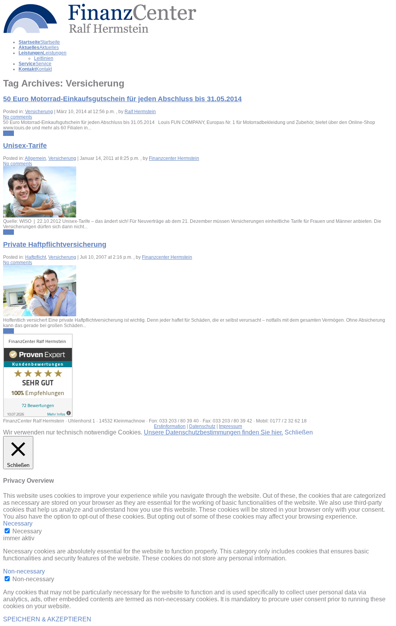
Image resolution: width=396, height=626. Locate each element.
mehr (8, 133)
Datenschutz (202, 426)
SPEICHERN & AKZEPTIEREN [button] (47, 619)
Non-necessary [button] (24, 571)
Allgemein (35, 158)
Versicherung (39, 111)
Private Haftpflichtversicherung (54, 244)
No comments (17, 117)
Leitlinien (43, 58)
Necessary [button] (17, 523)
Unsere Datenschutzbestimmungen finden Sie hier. (213, 432)
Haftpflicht (35, 257)
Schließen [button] (299, 432)
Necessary (27, 531)
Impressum (230, 426)
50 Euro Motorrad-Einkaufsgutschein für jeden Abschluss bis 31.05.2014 (122, 99)
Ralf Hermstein (140, 111)
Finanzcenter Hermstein (174, 158)
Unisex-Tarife (25, 145)
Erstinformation (170, 426)
